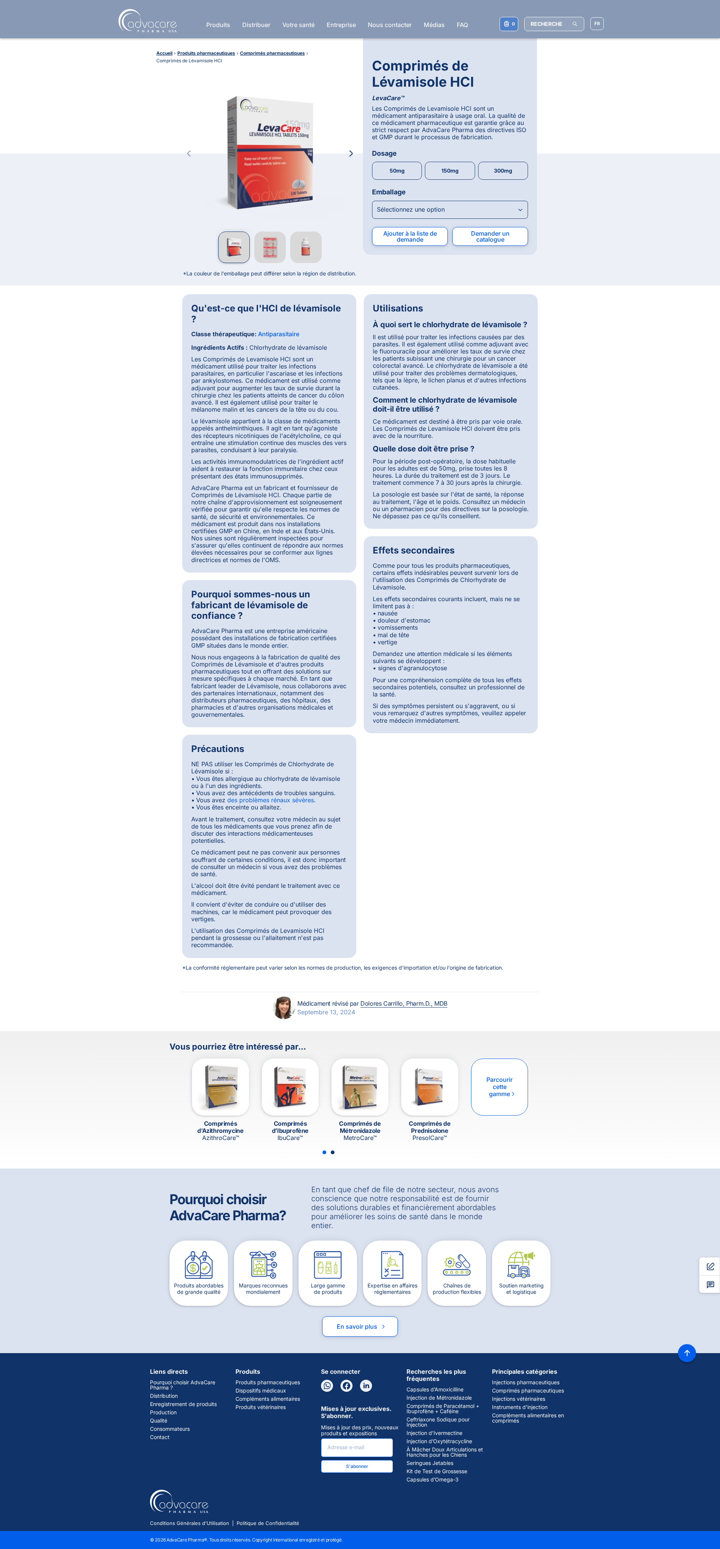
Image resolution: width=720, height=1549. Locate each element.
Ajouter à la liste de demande (410, 236)
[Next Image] (351, 153)
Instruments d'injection (520, 1407)
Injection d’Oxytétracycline (439, 1441)
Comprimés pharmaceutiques (528, 1390)
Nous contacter (390, 25)
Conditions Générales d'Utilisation (189, 1523)
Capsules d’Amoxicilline (435, 1389)
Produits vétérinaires (261, 1407)
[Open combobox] (450, 209)
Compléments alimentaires (268, 1399)
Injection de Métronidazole (439, 1397)
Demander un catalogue (490, 236)
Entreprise (341, 25)
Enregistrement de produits (183, 1404)
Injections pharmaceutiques (526, 1382)
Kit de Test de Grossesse (436, 1471)
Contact (160, 1437)
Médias (434, 25)
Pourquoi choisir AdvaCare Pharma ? (182, 1385)
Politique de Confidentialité (268, 1523)
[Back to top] (687, 1353)
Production (163, 1412)
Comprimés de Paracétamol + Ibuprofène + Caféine (442, 1408)
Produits (218, 25)
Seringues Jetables (429, 1463)
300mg (503, 170)
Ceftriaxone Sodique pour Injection (438, 1422)
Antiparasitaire (278, 334)
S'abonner (357, 1466)
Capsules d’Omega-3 (432, 1479)
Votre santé (298, 25)
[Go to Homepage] (145, 20)
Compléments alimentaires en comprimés (528, 1418)
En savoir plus (361, 1326)
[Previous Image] (189, 153)
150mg (450, 170)
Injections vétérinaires (518, 1399)
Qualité (158, 1420)
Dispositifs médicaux (261, 1390)
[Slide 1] (324, 1152)
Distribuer (256, 25)
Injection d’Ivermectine (434, 1433)
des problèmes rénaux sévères (270, 800)
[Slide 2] (332, 1152)
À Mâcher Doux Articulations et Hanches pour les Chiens (444, 1452)
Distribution (164, 1396)
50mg (397, 170)
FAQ (462, 25)
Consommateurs (170, 1429)
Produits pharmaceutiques (268, 1382)
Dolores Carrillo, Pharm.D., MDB (403, 1003)
